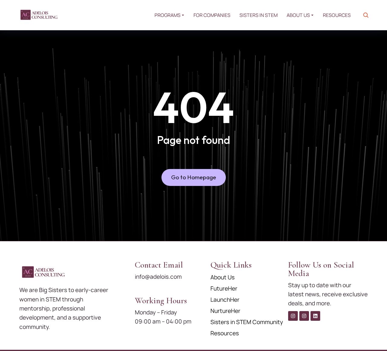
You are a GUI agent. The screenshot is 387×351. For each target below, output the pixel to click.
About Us (222, 277)
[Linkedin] (315, 316)
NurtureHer (225, 311)
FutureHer (223, 288)
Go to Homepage (193, 177)
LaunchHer (224, 300)
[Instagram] (293, 316)
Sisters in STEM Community (246, 322)
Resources (224, 333)
